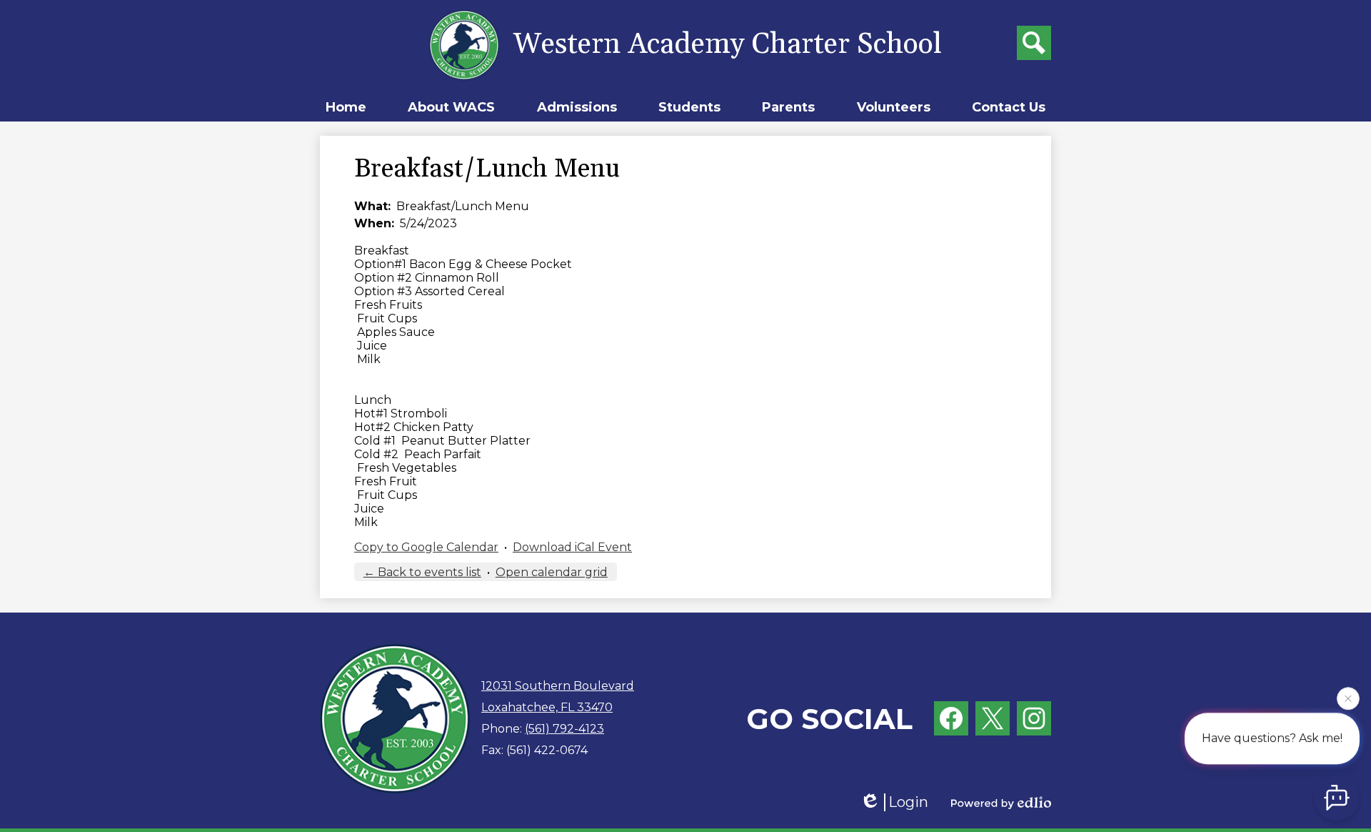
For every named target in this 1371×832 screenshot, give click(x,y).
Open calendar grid (552, 572)
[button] (451, 107)
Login (908, 802)
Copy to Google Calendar (426, 547)
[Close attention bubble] (1348, 697)
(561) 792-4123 (564, 729)
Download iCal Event (572, 547)
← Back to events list (422, 572)
